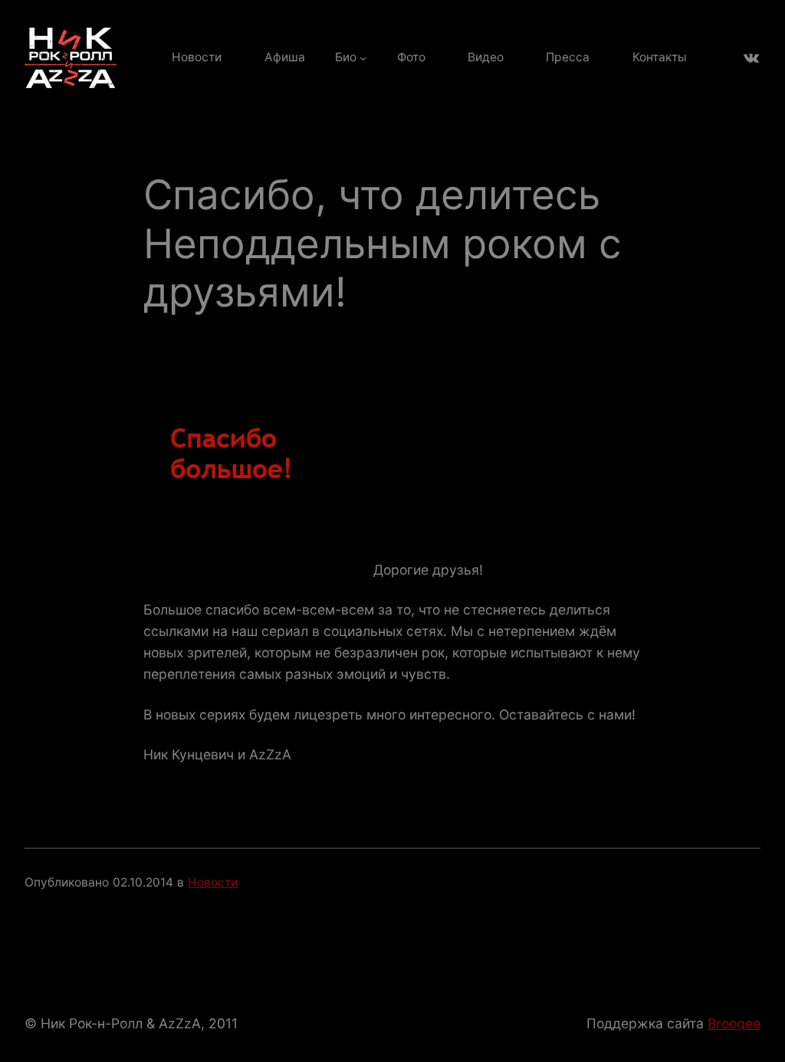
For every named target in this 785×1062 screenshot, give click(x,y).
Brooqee (734, 1023)
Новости (213, 882)
